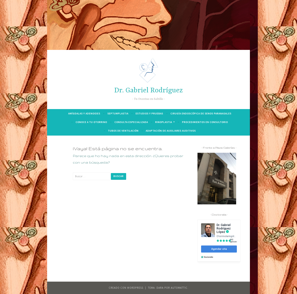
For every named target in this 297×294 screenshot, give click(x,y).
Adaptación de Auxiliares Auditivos (171, 130)
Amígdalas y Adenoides (84, 113)
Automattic (179, 287)
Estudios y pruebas (149, 113)
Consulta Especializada (131, 122)
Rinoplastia (163, 122)
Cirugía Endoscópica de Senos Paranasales (200, 113)
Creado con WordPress (126, 287)
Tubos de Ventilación (123, 130)
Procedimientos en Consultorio (205, 122)
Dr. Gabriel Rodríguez (148, 91)
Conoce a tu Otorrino (91, 122)
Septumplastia (117, 113)
